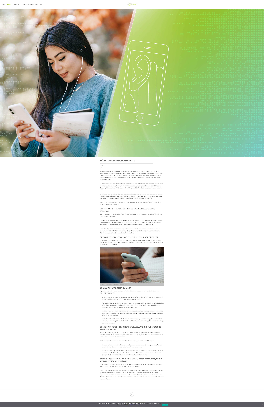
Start (4, 4)
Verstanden (165, 404)
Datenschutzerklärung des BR (133, 404)
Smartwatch (16, 4)
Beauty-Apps (38, 4)
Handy (9, 4)
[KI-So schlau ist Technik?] (132, 5)
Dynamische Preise (27, 4)
